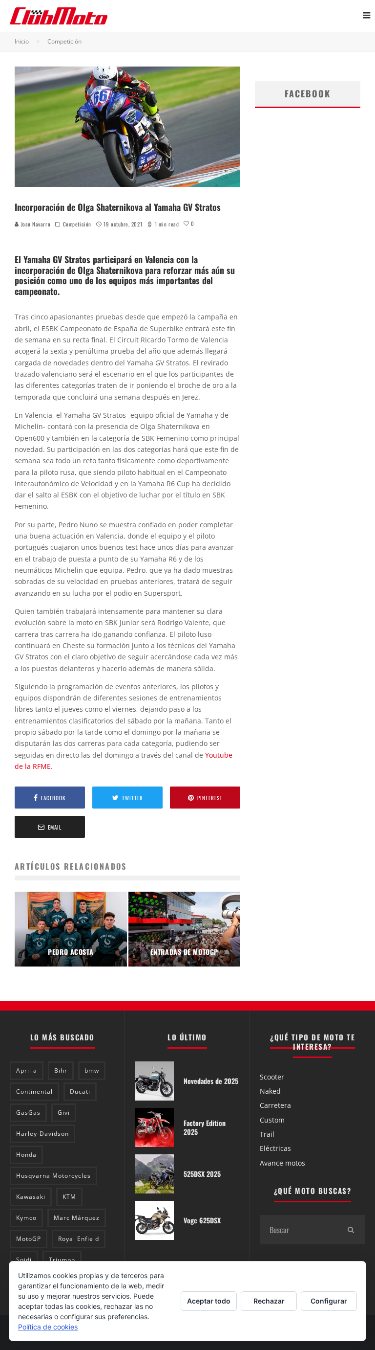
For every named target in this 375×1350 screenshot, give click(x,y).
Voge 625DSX (202, 1220)
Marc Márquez (77, 1218)
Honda (26, 1154)
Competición (77, 224)
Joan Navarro (34, 224)
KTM (69, 1196)
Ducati (80, 1091)
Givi (64, 1112)
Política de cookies (48, 1327)
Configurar (329, 1301)
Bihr (60, 1070)
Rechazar (269, 1301)
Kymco (26, 1218)
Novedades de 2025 (211, 1081)
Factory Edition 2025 (205, 1127)
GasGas (28, 1112)
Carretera (275, 1105)
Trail (267, 1134)
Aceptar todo (208, 1301)
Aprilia (26, 1070)
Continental (34, 1091)
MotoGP (28, 1239)
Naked (270, 1091)
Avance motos (282, 1163)
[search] (350, 1229)
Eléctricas (275, 1148)
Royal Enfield (78, 1239)
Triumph (62, 1260)
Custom (272, 1120)
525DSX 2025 (202, 1174)
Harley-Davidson (42, 1133)
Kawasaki (30, 1196)
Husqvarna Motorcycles (53, 1175)
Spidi (24, 1260)
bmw (91, 1070)
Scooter (272, 1076)
